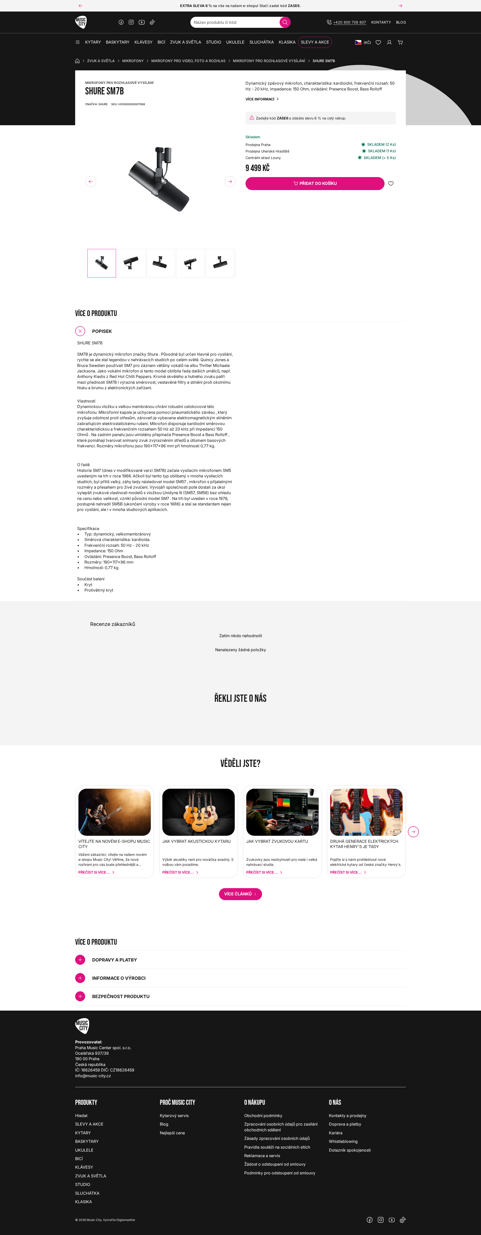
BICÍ (79, 1158)
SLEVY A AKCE (89, 1124)
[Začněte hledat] (285, 22)
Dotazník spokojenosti (350, 1150)
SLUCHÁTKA (87, 1193)
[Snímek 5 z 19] (220, 263)
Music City (94, 1220)
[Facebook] (121, 22)
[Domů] (77, 61)
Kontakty (381, 22)
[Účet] (389, 42)
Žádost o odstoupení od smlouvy (275, 1164)
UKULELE (84, 1150)
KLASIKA (83, 1201)
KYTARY (83, 1132)
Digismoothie (125, 1220)
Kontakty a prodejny (348, 1115)
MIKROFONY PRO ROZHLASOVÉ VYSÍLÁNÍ (119, 83)
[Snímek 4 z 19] (190, 263)
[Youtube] (142, 22)
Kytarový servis (174, 1115)
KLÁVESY (84, 1167)
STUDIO (82, 1184)
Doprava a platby (345, 1124)
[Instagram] (131, 22)
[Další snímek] (400, 5)
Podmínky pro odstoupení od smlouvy (279, 1172)
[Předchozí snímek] (80, 5)
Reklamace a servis (262, 1155)
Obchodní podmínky (263, 1115)
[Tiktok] (152, 22)
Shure (96, 104)
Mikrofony (133, 61)
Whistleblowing (343, 1141)
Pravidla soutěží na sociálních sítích (277, 1147)
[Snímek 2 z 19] (131, 263)
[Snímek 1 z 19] (101, 263)
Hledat (81, 1115)
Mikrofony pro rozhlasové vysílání (269, 61)
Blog (401, 22)
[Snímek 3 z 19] (161, 263)
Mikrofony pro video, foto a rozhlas (188, 61)
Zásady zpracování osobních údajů (277, 1138)
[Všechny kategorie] (78, 42)
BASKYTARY (87, 1141)
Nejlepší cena (172, 1132)
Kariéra (335, 1132)
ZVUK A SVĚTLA (101, 61)
